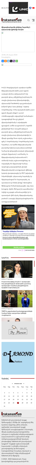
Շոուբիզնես (6, 57)
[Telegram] (8, 61)
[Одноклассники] (5, 61)
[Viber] (14, 61)
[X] (11, 61)
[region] (18, 290)
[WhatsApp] (17, 61)
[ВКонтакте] (3, 61)
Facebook (14, 103)
